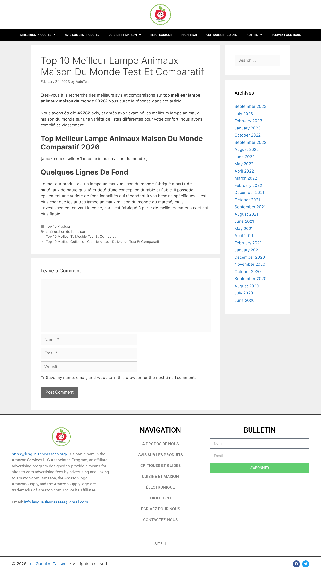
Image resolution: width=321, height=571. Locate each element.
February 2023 (248, 120)
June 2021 (244, 221)
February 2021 (248, 243)
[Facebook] (296, 563)
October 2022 (248, 135)
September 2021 (250, 207)
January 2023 (248, 128)
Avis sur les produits (82, 34)
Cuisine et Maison (123, 34)
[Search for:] (257, 60)
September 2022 (250, 142)
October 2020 (248, 271)
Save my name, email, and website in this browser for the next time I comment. (121, 377)
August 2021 (246, 214)
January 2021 (247, 250)
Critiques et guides (221, 34)
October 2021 (247, 199)
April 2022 (244, 171)
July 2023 (244, 113)
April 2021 (244, 235)
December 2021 (249, 192)
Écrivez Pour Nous (160, 509)
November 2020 (250, 264)
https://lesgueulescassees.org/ (39, 454)
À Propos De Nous (160, 444)
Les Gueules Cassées (49, 563)
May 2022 (244, 163)
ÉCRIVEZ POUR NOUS (286, 34)
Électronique (161, 34)
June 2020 (245, 300)
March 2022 (246, 178)
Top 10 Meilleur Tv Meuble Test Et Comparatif (81, 236)
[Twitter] (305, 563)
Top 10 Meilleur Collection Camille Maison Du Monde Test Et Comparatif (102, 242)
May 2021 (244, 228)
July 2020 (244, 293)
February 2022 (248, 185)
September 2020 (250, 278)
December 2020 (250, 257)
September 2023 (250, 106)
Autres (252, 34)
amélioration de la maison (66, 231)
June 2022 (244, 156)
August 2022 (247, 149)
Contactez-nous (160, 519)
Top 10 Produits (58, 226)
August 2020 (247, 286)
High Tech (189, 34)
